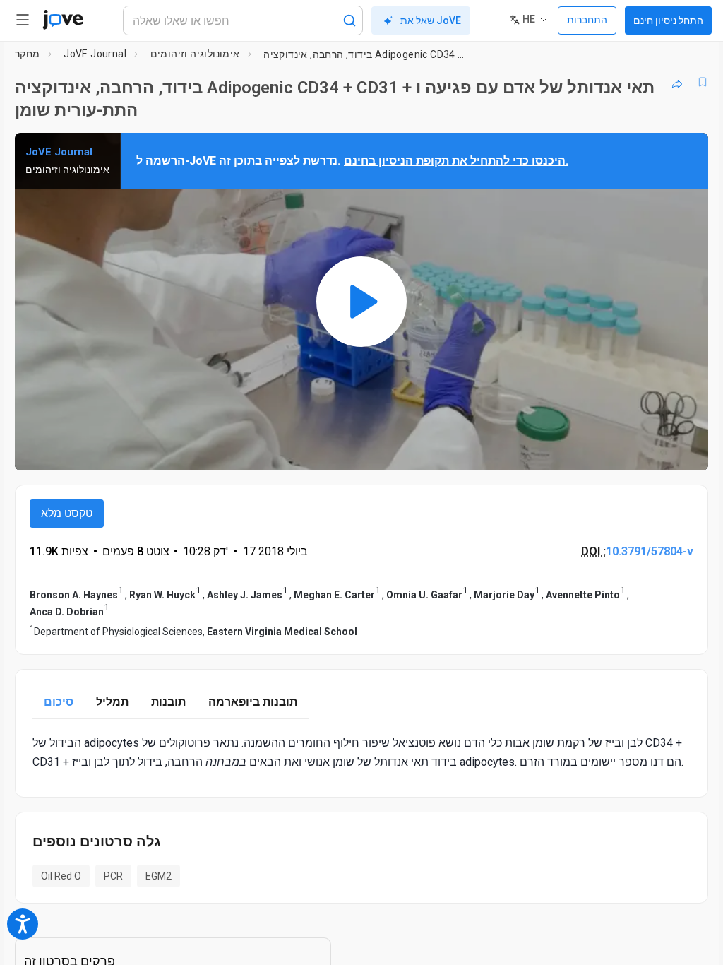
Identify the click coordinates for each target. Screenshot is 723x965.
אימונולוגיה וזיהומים (195, 53)
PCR (113, 876)
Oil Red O (61, 876)
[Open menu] (22, 19)
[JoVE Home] (62, 20)
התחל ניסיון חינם (668, 20)
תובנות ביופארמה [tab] (252, 702)
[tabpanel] (361, 752)
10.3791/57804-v (649, 551)
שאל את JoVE (430, 20)
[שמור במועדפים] (702, 82)
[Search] (349, 20)
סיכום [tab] (58, 702)
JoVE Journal (95, 53)
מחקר (27, 53)
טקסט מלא (66, 513)
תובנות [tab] (168, 702)
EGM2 (158, 876)
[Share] (677, 82)
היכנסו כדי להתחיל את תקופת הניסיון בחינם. (456, 160)
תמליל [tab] (112, 702)
